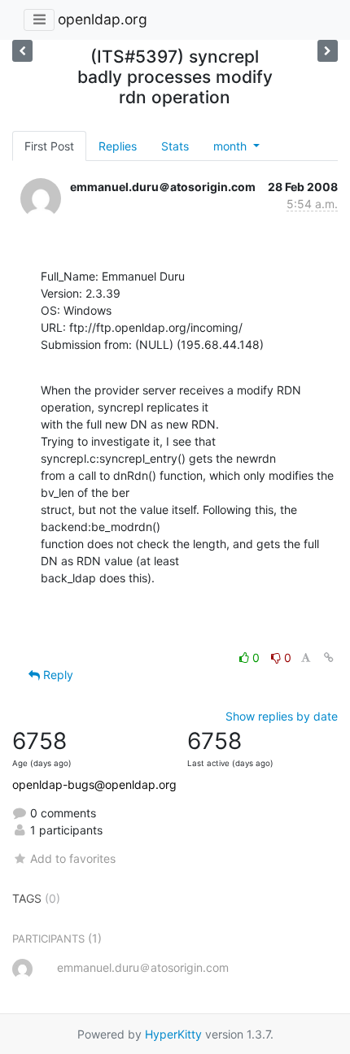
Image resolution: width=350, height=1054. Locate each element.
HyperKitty (173, 1034)
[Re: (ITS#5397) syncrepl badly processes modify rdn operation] (22, 51)
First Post (49, 146)
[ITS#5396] (327, 51)
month (231, 146)
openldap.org (102, 19)
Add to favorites (73, 858)
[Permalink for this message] (329, 657)
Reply (56, 675)
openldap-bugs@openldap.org (94, 784)
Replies (117, 146)
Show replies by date (281, 716)
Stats (175, 146)
